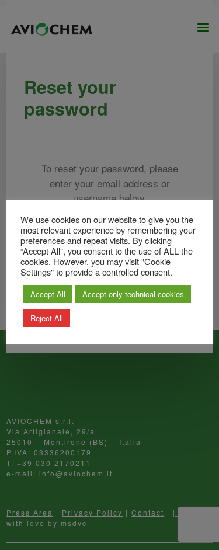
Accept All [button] (47, 294)
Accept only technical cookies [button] (133, 294)
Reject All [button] (46, 317)
